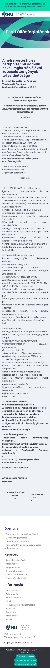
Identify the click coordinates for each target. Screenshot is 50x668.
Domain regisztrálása (16, 537)
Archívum (11, 612)
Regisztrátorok (13, 567)
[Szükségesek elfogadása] (47, 657)
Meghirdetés (12, 563)
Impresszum (12, 590)
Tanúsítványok (13, 597)
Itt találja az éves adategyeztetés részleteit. (25, 5)
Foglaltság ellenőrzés (16, 578)
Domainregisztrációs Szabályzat (22, 534)
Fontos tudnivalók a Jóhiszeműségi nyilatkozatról (22, 546)
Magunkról (11, 615)
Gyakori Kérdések (15, 571)
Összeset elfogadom (25, 656)
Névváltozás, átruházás (17, 541)
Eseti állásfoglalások (27, 32)
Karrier (9, 619)
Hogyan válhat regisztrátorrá (20, 604)
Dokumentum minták (16, 574)
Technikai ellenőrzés (16, 560)
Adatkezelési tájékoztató (25, 664)
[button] (46, 14)
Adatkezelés (12, 593)
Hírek (8, 601)
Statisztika (11, 608)
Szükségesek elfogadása (25, 660)
